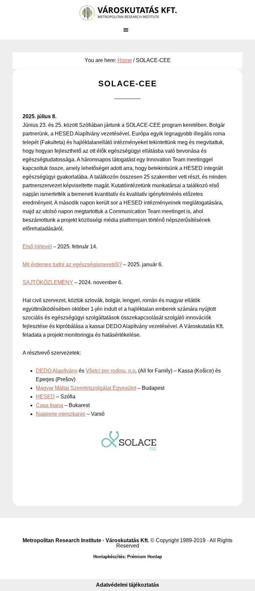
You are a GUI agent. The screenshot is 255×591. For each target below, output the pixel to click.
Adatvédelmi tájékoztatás (127, 585)
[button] (127, 33)
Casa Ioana (49, 405)
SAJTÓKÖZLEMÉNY (48, 282)
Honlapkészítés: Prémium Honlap (127, 556)
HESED (45, 396)
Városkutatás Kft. (127, 13)
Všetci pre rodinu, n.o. (111, 371)
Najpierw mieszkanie (60, 414)
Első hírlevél (37, 246)
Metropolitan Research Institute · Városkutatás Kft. (86, 540)
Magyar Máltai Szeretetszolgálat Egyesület (86, 388)
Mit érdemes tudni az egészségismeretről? (72, 264)
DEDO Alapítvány (56, 371)
